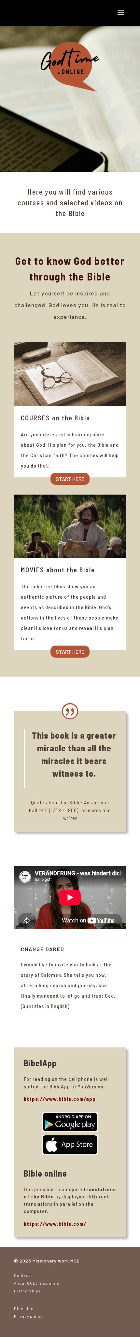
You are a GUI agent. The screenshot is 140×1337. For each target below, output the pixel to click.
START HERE (70, 479)
